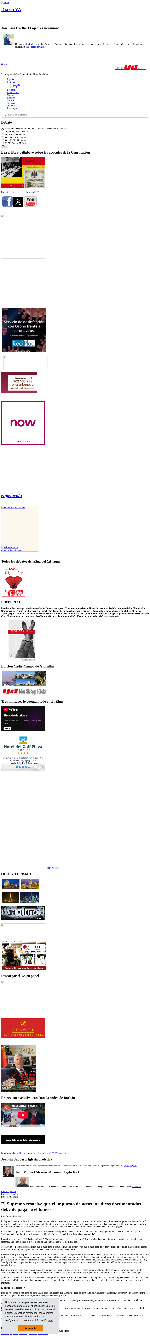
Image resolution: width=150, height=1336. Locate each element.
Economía (11, 90)
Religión (11, 97)
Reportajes (12, 108)
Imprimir (5, 1191)
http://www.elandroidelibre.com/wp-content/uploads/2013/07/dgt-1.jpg (33, 1153)
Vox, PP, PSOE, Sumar (15, 137)
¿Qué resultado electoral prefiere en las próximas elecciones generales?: (34, 128)
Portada (4, 1194)
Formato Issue (7, 192)
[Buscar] (4, 114)
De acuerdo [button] (30, 1328)
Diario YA (11, 9)
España (10, 79)
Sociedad (11, 103)
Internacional (13, 92)
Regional (11, 82)
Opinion (14, 1194)
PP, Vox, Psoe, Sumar (14, 134)
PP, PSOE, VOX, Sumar (16, 131)
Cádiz (15, 87)
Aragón (16, 84)
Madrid (10, 100)
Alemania (136, 1186)
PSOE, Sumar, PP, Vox (15, 143)
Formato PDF (32, 192)
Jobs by (52, 868)
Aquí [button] (50, 1320)
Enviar (13, 1191)
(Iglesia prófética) (130, 1166)
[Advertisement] (23, 283)
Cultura (10, 95)
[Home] (5, 2)
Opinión (11, 105)
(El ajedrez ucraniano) (36, 47)
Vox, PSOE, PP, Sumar (15, 140)
